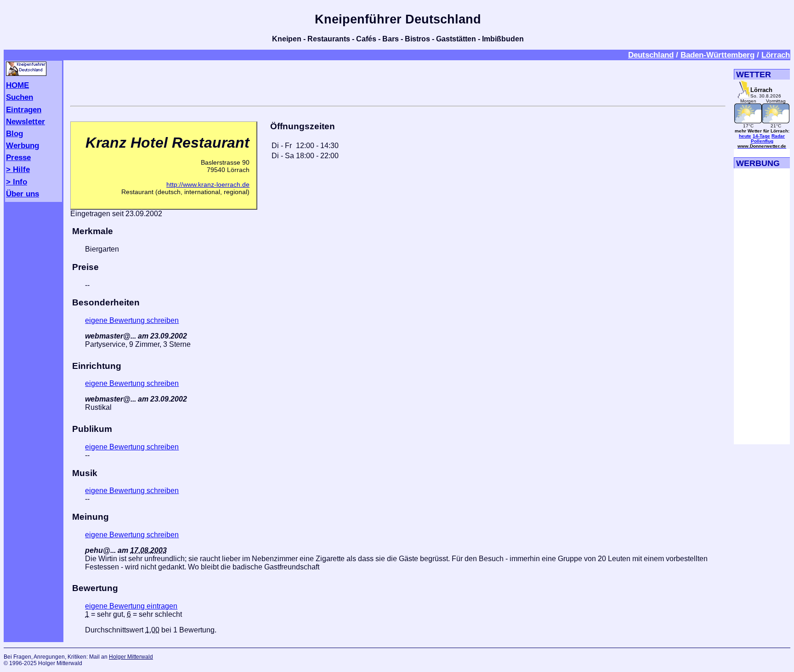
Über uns (22, 193)
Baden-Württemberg (717, 54)
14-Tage (761, 135)
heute (745, 135)
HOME (17, 85)
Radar (778, 135)
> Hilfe (18, 169)
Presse (18, 157)
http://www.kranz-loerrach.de (208, 184)
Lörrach (775, 54)
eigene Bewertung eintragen (131, 606)
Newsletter (25, 121)
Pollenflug (762, 141)
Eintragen (23, 109)
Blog (14, 133)
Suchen (19, 97)
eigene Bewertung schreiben (132, 320)
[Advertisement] (398, 81)
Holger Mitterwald (131, 657)
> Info (16, 181)
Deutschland (651, 54)
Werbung (22, 145)
